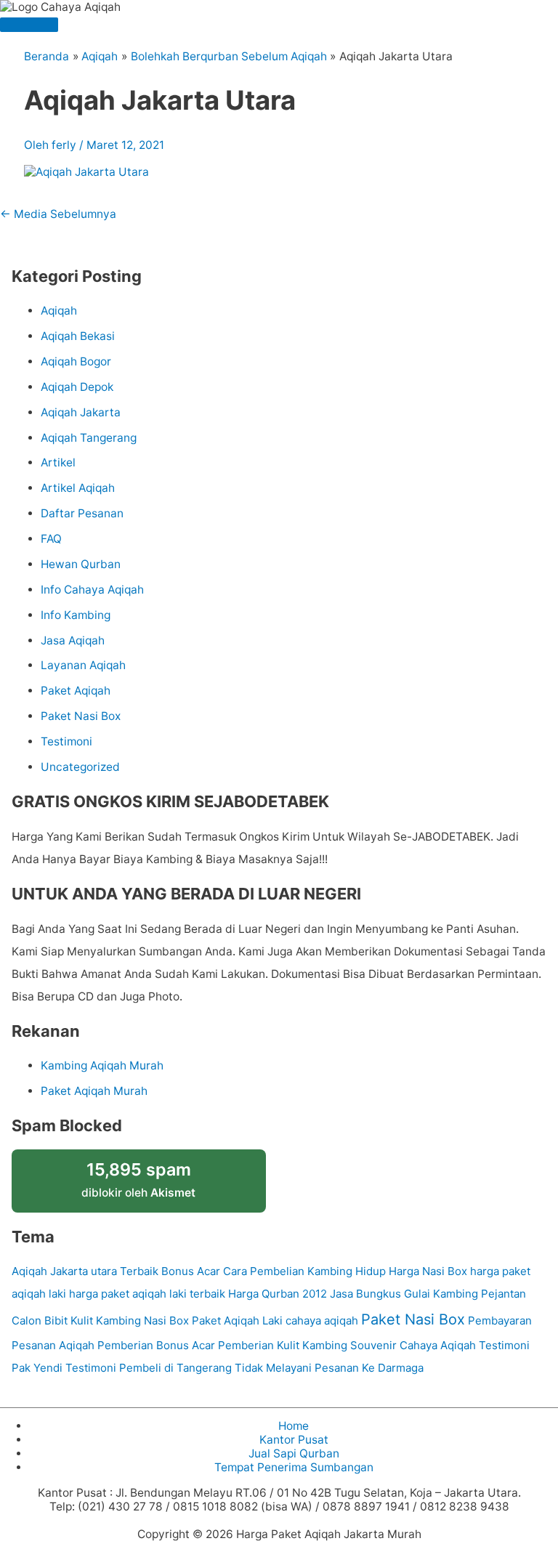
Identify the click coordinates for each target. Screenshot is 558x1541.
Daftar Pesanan (82, 513)
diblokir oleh (138, 1179)
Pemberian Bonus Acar (156, 1345)
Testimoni (66, 741)
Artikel (58, 462)
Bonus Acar (190, 1271)
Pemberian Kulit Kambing (282, 1345)
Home (293, 1426)
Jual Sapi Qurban (293, 1453)
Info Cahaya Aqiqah (92, 589)
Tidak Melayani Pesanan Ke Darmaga (329, 1368)
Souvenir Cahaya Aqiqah (413, 1345)
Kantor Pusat (293, 1440)
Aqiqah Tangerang (89, 438)
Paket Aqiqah (75, 690)
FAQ (51, 539)
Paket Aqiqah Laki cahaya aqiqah (275, 1320)
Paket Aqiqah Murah (94, 1091)
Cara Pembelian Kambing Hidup (304, 1271)
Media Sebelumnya (58, 214)
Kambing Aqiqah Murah (102, 1065)
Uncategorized (80, 767)
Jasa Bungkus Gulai (380, 1294)
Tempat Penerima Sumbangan (293, 1467)
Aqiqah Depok (77, 387)
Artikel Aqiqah (78, 488)
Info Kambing (75, 615)
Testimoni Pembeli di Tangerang (148, 1368)
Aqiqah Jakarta (81, 412)
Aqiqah (59, 310)
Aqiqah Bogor (76, 361)
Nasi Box (166, 1320)
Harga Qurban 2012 (277, 1294)
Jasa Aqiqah (73, 640)
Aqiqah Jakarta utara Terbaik (85, 1271)
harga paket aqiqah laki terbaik (147, 1294)
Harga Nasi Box (428, 1271)
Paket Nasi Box (81, 716)
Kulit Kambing (105, 1320)
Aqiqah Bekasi (78, 336)
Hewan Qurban (81, 564)
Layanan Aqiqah (83, 665)
